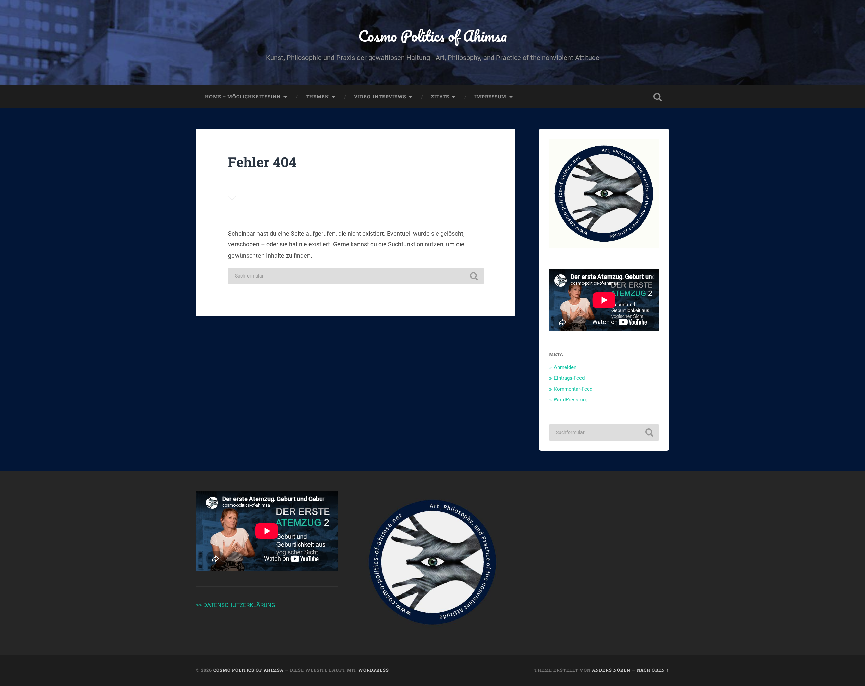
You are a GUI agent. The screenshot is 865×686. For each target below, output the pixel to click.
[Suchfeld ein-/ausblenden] (657, 96)
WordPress (373, 670)
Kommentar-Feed (573, 389)
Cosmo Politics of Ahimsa (432, 36)
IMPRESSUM (490, 97)
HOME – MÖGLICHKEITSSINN (243, 97)
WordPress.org (570, 400)
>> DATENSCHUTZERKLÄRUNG (235, 605)
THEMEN (317, 97)
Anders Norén (611, 670)
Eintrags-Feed (569, 378)
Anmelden (565, 367)
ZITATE (440, 97)
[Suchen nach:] (356, 276)
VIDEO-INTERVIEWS (380, 97)
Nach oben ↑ (653, 670)
